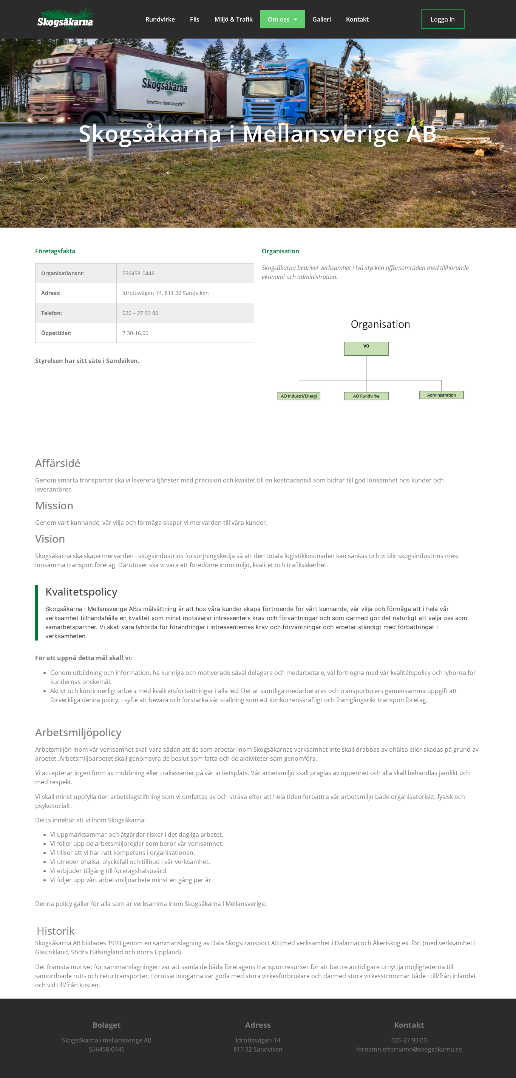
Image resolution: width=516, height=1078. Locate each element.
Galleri (321, 19)
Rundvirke (160, 19)
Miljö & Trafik (234, 19)
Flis (194, 19)
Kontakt (357, 19)
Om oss (279, 19)
